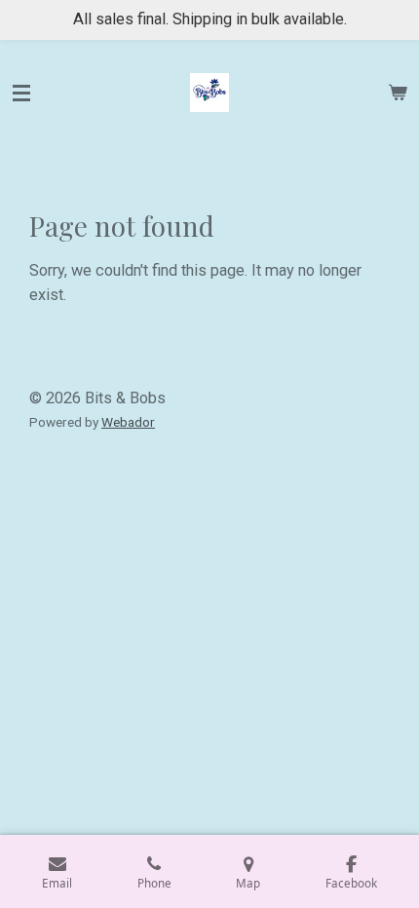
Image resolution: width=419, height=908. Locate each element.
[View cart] (397, 92)
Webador (128, 422)
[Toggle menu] (21, 92)
